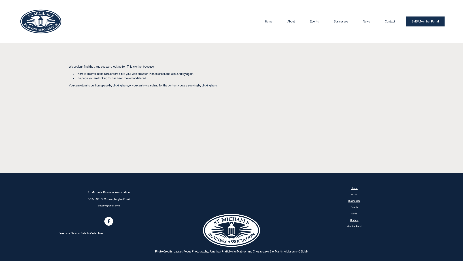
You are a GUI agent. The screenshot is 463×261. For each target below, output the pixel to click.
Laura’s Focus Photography (191, 251)
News (366, 21)
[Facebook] (108, 221)
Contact (390, 21)
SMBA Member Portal (425, 21)
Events (314, 21)
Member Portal (354, 226)
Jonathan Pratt (218, 251)
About (291, 21)
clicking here (120, 85)
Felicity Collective (92, 233)
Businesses (341, 21)
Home (269, 21)
